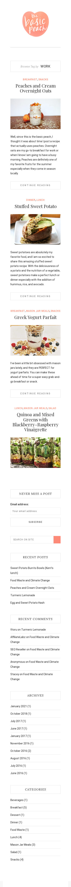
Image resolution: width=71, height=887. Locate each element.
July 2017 (16, 721)
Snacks (43, 79)
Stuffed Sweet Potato (36, 206)
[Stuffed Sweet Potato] (35, 229)
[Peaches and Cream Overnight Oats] (35, 114)
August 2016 (18, 758)
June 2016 (16, 773)
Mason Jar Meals (38, 311)
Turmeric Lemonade (22, 595)
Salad (52, 408)
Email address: (19, 504)
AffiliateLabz (18, 637)
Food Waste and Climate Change (30, 580)
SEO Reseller (18, 649)
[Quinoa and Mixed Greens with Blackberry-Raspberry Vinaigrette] (35, 452)
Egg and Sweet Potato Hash (27, 602)
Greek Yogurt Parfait (35, 317)
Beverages (16, 800)
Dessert (15, 814)
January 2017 (18, 736)
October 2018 (18, 713)
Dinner (30, 200)
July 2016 (16, 765)
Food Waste (17, 829)
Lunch (41, 200)
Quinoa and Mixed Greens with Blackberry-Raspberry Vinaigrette (35, 421)
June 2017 (16, 728)
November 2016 (20, 743)
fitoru (13, 629)
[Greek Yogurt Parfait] (35, 340)
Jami (21, 126)
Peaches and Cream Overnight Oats (36, 88)
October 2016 (18, 750)
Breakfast (30, 79)
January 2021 (18, 706)
